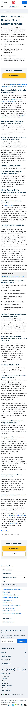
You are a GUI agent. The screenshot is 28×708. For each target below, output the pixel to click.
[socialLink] (2, 670)
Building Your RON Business (11, 611)
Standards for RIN (8, 600)
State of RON (6, 592)
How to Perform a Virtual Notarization (13, 276)
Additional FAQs (21, 86)
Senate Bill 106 (8, 205)
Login (24, 2)
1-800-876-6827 (14, 6)
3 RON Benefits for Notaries (11, 595)
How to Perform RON (9, 608)
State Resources (8, 570)
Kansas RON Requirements (18, 84)
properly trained (14, 523)
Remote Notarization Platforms (11, 605)
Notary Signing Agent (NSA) (17, 515)
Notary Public (7, 573)
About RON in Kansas (8, 86)
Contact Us (5, 683)
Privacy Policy (5, 676)
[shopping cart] (23, 7)
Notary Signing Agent (9, 577)
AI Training (5, 688)
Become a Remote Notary (7, 11)
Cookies (4, 681)
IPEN (4, 581)
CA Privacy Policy (6, 690)
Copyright (4, 678)
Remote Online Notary (10, 585)
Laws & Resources (8, 622)
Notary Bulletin (7, 618)
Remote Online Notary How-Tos (12, 613)
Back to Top (5, 531)
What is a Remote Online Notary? (12, 589)
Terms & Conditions (7, 685)
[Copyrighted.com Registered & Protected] (4, 704)
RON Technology (7, 603)
